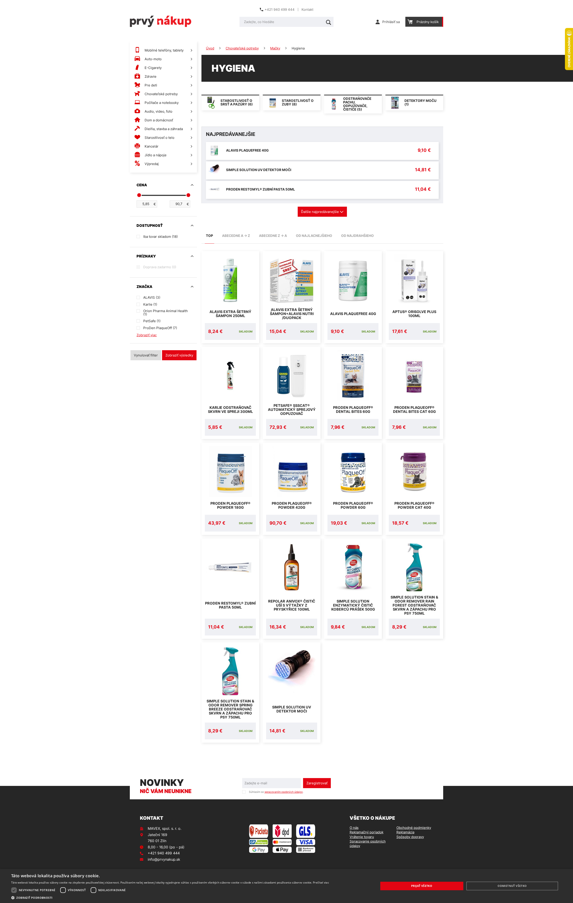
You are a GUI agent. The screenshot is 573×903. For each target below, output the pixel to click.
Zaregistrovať (316, 783)
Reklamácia (405, 832)
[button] (170, 897)
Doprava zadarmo (159, 267)
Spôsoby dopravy (410, 837)
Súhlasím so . (276, 792)
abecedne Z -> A (273, 236)
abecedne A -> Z (236, 236)
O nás (354, 828)
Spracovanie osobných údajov (368, 843)
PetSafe (151, 321)
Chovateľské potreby (242, 48)
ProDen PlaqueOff (160, 328)
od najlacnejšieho (314, 236)
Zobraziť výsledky (179, 355)
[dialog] (286, 886)
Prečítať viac (321, 882)
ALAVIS (151, 297)
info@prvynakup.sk (164, 859)
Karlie (150, 304)
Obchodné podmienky (413, 828)
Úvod (210, 48)
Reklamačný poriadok (366, 832)
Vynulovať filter (146, 355)
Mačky (275, 48)
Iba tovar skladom (160, 236)
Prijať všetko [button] (421, 886)
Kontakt (307, 9)
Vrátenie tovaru (362, 837)
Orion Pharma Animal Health (165, 312)
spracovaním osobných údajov (284, 792)
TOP (209, 236)
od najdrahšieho (357, 236)
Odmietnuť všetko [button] (512, 886)
